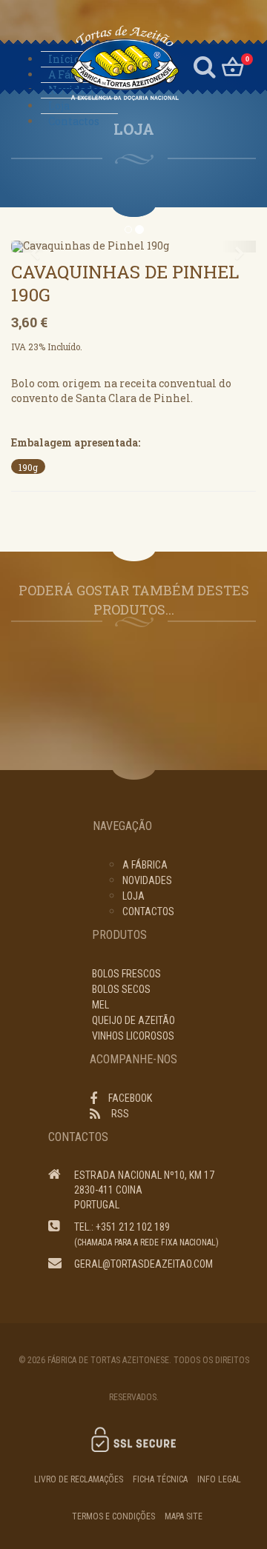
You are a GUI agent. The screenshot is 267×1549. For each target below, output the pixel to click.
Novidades (147, 880)
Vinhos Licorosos (133, 1036)
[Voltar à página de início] (108, 63)
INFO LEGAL (219, 1479)
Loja (59, 105)
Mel (100, 1005)
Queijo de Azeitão (133, 1020)
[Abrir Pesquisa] (205, 65)
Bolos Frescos (126, 974)
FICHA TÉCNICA (160, 1479)
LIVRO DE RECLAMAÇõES (78, 1479)
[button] (29, 246)
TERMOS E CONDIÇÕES (113, 1516)
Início (64, 59)
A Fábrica (72, 74)
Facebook (130, 1098)
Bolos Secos (121, 989)
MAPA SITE (183, 1516)
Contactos (73, 121)
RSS (120, 1114)
